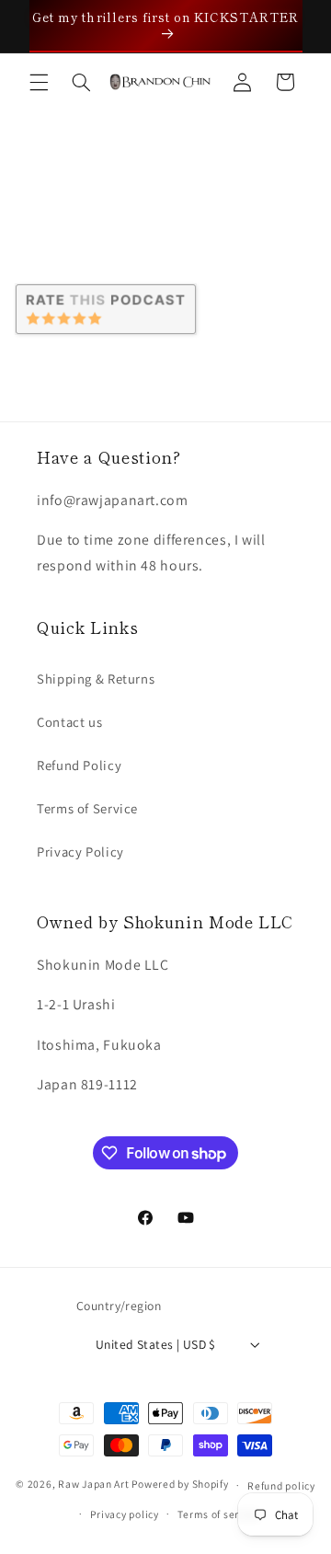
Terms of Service (87, 808)
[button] (38, 82)
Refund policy (281, 1485)
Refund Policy (79, 765)
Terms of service (218, 1514)
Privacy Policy (80, 851)
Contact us (69, 722)
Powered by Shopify (179, 1484)
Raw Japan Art (94, 1484)
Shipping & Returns (95, 678)
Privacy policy (124, 1514)
